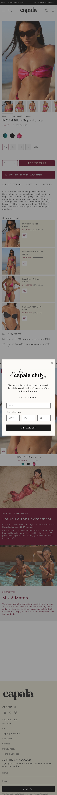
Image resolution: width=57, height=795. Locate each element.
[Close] (51, 363)
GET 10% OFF (28, 427)
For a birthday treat (13, 412)
